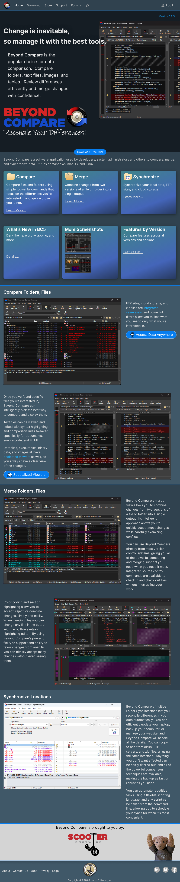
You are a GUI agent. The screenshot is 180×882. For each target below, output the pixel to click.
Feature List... (133, 252)
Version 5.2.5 (167, 16)
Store (48, 5)
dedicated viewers (17, 457)
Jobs (34, 871)
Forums (76, 5)
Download (33, 5)
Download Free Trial (90, 152)
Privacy (45, 871)
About (6, 871)
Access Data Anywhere (154, 335)
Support (61, 5)
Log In (170, 5)
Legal (55, 871)
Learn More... (16, 210)
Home (19, 5)
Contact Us (20, 871)
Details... (12, 256)
